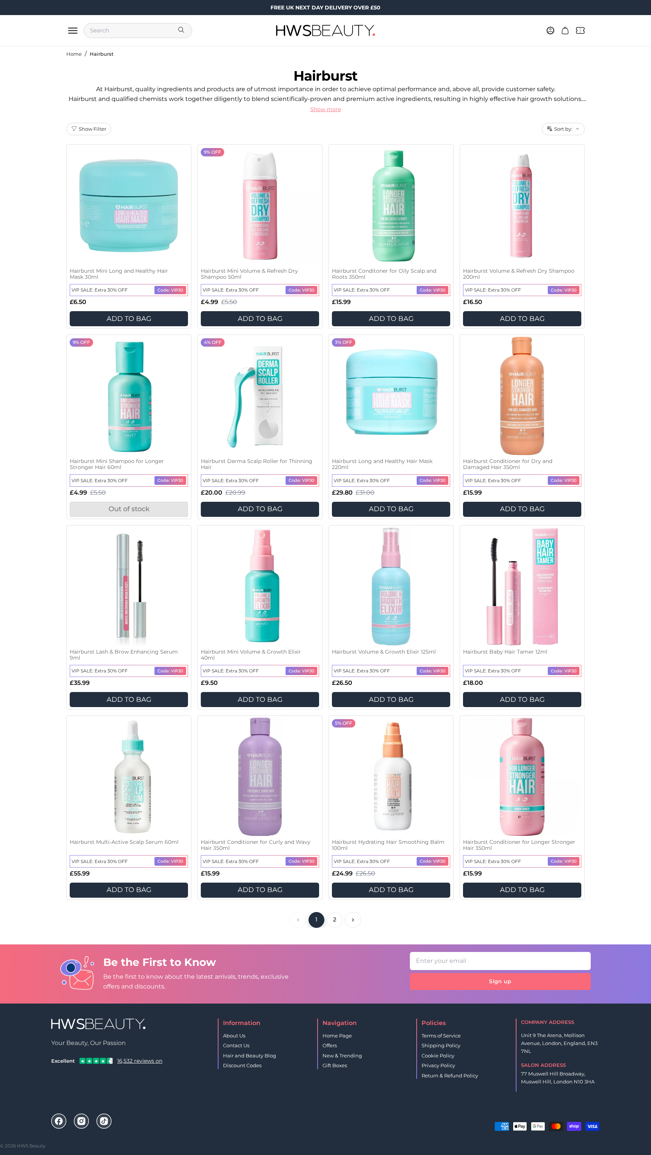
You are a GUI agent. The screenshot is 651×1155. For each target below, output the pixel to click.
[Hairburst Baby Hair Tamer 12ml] (522, 586)
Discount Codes (242, 1065)
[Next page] (353, 920)
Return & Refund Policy (450, 1075)
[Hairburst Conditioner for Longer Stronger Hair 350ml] (522, 777)
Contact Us (236, 1045)
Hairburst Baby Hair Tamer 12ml (505, 652)
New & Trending (342, 1056)
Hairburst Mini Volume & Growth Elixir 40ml (251, 655)
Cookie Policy (438, 1056)
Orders (535, 1114)
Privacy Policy (438, 1065)
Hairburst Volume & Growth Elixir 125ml (384, 652)
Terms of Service (441, 1036)
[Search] (182, 30)
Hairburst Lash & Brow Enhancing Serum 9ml (124, 655)
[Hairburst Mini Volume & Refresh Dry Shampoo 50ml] (260, 206)
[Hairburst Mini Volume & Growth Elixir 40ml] (260, 586)
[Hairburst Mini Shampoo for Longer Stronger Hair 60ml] (129, 396)
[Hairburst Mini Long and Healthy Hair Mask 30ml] (129, 206)
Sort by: (563, 129)
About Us (234, 1036)
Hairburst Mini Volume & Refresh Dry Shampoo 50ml (249, 274)
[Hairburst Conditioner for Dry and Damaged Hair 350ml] (522, 396)
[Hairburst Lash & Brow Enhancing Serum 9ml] (129, 586)
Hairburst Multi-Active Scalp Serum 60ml (124, 842)
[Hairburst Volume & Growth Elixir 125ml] (391, 586)
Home (74, 54)
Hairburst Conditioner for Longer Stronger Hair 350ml (519, 845)
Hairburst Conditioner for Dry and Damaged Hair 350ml (507, 464)
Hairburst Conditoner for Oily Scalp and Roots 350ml (384, 274)
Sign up (500, 981)
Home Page (337, 1036)
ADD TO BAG (129, 319)
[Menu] (72, 30)
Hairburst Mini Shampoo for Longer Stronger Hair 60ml (117, 464)
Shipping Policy (441, 1045)
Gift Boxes (334, 1065)
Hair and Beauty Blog (249, 1056)
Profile (559, 1114)
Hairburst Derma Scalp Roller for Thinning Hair (256, 464)
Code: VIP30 (170, 290)
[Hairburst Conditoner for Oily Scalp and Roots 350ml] (391, 206)
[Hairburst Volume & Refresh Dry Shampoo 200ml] (522, 206)
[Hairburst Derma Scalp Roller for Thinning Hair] (260, 396)
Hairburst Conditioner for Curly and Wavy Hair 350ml (255, 845)
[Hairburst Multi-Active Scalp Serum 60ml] (129, 777)
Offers (329, 1045)
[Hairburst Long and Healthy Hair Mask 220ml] (391, 396)
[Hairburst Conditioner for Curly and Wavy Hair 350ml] (260, 777)
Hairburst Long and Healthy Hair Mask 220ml (382, 464)
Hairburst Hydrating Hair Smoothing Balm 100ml (388, 845)
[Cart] (565, 30)
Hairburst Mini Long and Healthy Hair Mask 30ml (119, 274)
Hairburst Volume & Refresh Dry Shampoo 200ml (519, 274)
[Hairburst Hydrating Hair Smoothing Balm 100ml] (391, 777)
